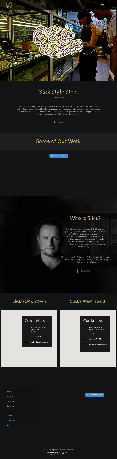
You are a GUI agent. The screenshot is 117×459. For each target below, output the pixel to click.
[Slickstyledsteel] (9, 5)
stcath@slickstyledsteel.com (39, 342)
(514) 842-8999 (36, 337)
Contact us (10, 420)
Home (9, 391)
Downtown (10, 406)
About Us (10, 396)
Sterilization (11, 401)
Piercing (9, 415)
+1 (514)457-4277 (95, 339)
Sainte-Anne (11, 411)
